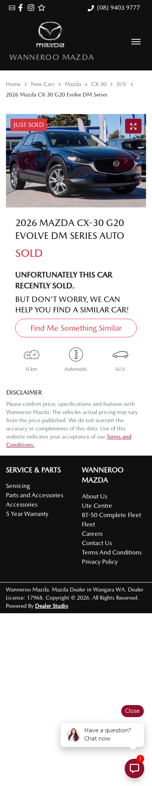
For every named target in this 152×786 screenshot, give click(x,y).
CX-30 (98, 84)
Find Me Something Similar (76, 328)
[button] (136, 41)
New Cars (43, 84)
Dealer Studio (51, 606)
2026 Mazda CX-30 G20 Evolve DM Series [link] (57, 94)
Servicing (18, 485)
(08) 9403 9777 (118, 7)
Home (13, 84)
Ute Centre (97, 505)
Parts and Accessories (34, 495)
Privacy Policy (100, 561)
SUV (122, 84)
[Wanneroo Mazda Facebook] (22, 7)
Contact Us (97, 543)
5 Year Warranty (27, 514)
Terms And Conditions (111, 552)
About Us (94, 496)
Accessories (21, 504)
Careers (92, 533)
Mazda (73, 84)
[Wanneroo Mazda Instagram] (32, 7)
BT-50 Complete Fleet (111, 515)
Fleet (88, 524)
